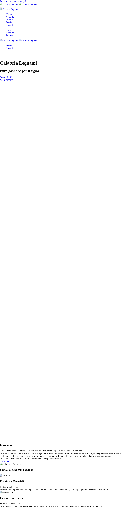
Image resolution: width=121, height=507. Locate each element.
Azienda (10, 17)
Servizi (9, 22)
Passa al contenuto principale (13, 1)
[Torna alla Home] (19, 4)
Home (9, 14)
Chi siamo (4, 461)
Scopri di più (6, 77)
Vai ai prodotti (6, 80)
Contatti (9, 25)
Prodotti (9, 19)
